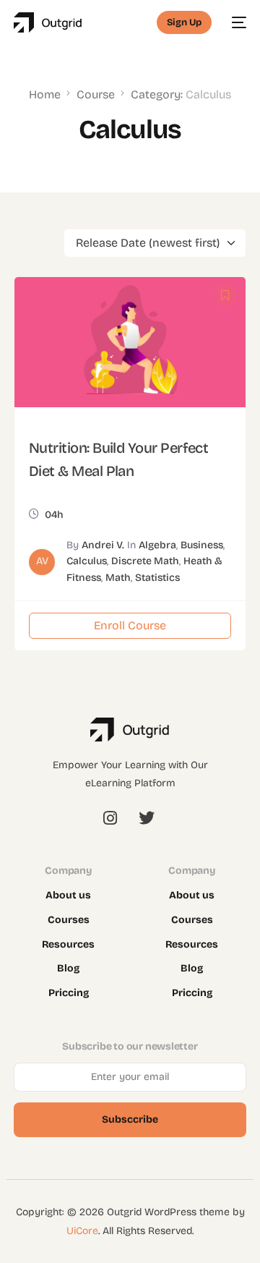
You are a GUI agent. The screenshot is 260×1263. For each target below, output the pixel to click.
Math (118, 577)
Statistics (157, 577)
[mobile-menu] (236, 22)
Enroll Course (130, 625)
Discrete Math (145, 561)
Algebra (157, 545)
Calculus (86, 561)
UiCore (82, 1231)
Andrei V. (103, 545)
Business (202, 545)
